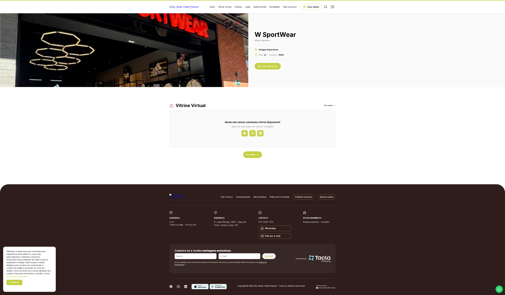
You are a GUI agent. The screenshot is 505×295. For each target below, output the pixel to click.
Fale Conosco (290, 7)
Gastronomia (259, 7)
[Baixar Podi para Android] (218, 288)
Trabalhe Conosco (303, 197)
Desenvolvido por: (321, 285)
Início (212, 7)
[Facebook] (171, 287)
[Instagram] (178, 287)
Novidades (274, 7)
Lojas (247, 7)
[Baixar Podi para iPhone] (200, 288)
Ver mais (250, 154)
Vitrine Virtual (224, 7)
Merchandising (260, 197)
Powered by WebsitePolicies (17, 287)
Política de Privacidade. (17, 276)
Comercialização (243, 197)
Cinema (238, 7)
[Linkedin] (185, 287)
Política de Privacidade (279, 197)
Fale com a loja (269, 66)
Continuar (14, 282)
